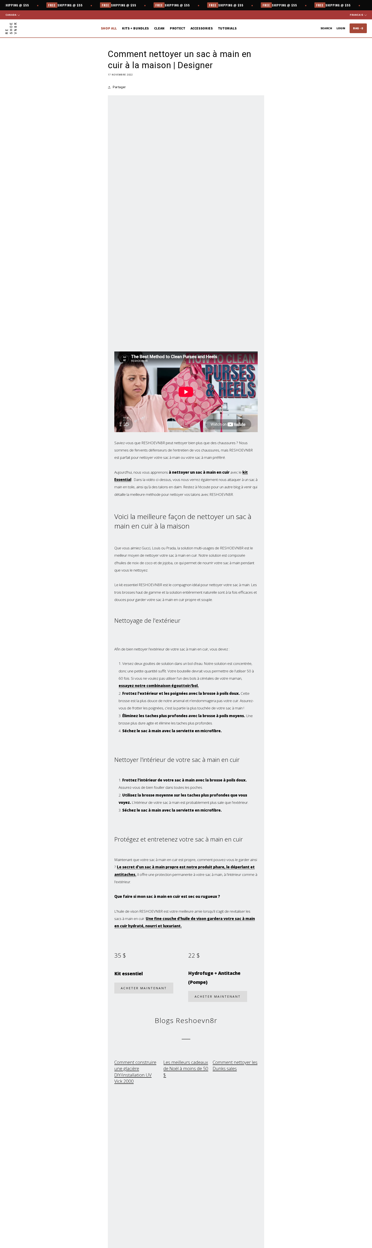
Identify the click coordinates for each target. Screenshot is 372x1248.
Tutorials (227, 28)
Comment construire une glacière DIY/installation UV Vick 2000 (135, 1071)
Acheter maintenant (144, 988)
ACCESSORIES (202, 28)
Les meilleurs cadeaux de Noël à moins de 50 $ (185, 1068)
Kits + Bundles (135, 28)
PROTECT (177, 28)
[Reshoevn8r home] (11, 28)
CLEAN (159, 28)
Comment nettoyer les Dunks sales (235, 1065)
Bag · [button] (358, 28)
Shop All (109, 28)
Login (340, 28)
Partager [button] (119, 87)
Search (326, 28)
